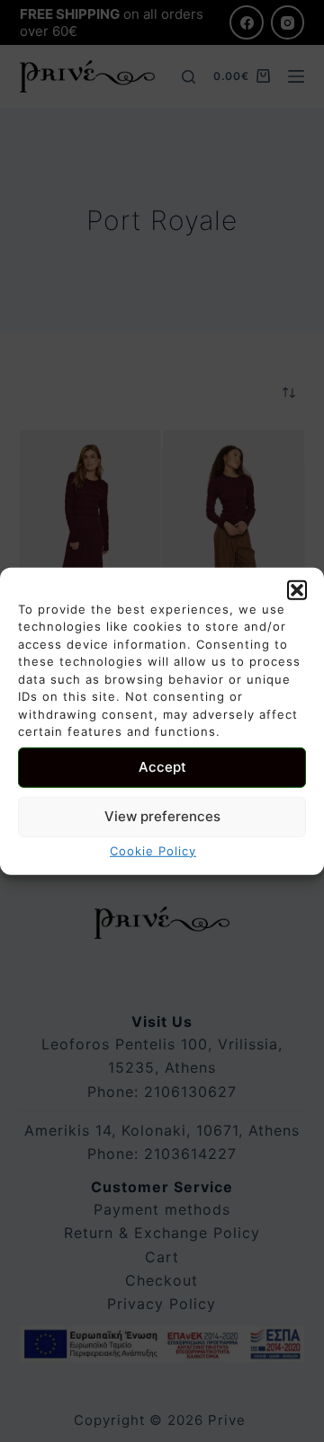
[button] (297, 589)
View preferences (162, 816)
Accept (162, 766)
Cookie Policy (153, 850)
